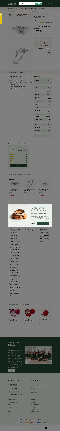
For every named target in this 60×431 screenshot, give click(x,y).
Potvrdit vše (43, 223)
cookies (32, 215)
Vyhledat (38, 3)
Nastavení (33, 223)
